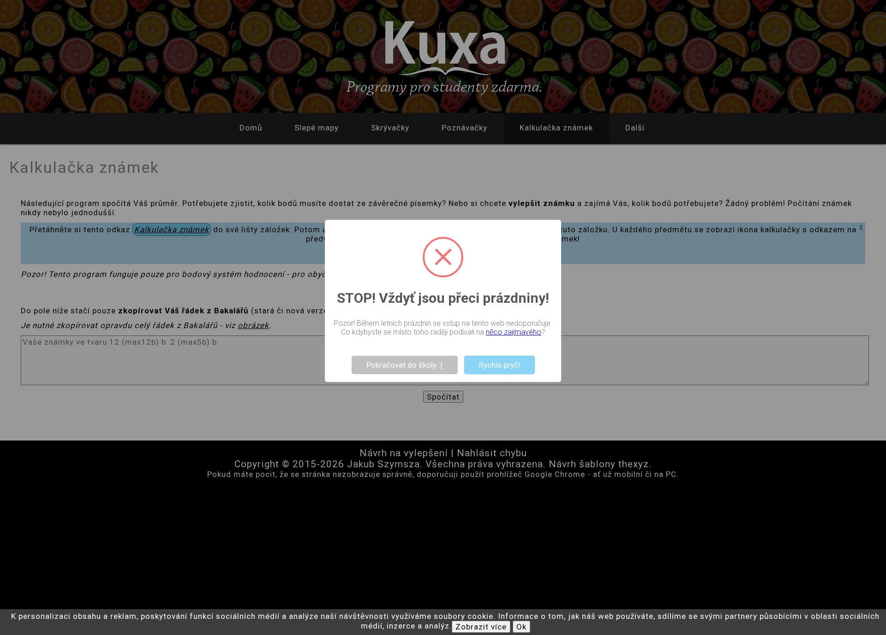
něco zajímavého (513, 332)
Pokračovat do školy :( (404, 365)
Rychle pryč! (499, 365)
